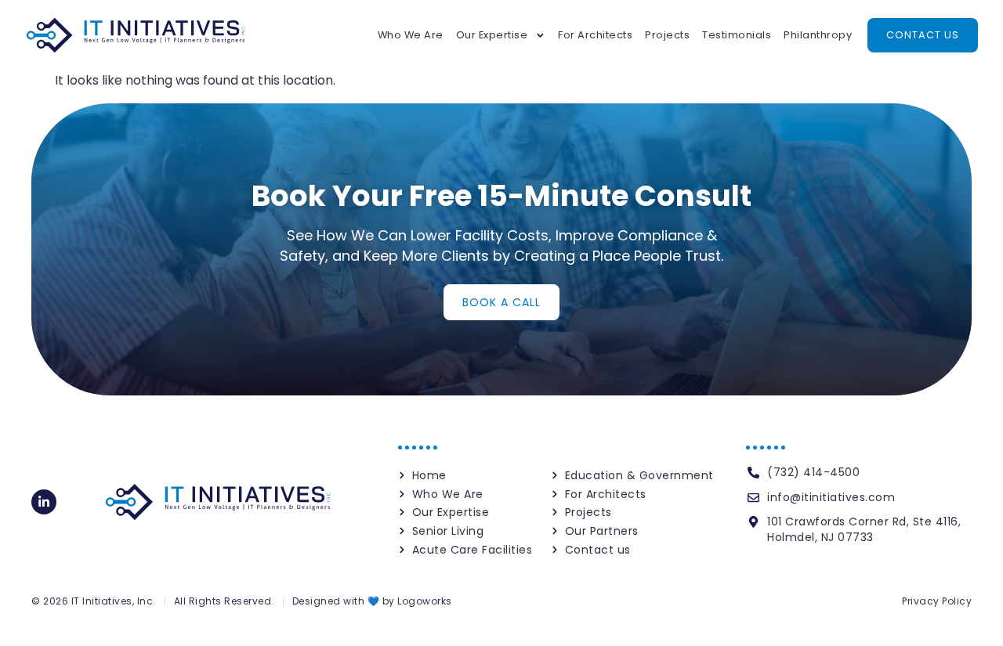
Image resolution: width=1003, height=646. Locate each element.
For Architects (595, 35)
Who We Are (411, 35)
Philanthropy (818, 35)
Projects (667, 35)
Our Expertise (492, 35)
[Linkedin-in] (43, 501)
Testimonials (736, 35)
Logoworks (424, 601)
